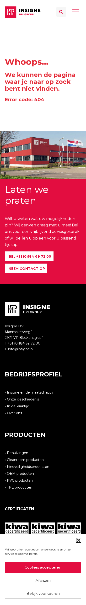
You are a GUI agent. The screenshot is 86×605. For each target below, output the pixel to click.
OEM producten (20, 473)
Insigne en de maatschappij (30, 392)
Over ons (14, 413)
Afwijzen (43, 580)
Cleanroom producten (25, 459)
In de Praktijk (18, 406)
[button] (78, 540)
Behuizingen (17, 453)
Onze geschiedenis (23, 399)
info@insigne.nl (20, 349)
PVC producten (20, 480)
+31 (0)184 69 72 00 (24, 343)
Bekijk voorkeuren (43, 593)
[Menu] (75, 11)
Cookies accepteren (43, 567)
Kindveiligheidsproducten (28, 466)
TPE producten (19, 487)
